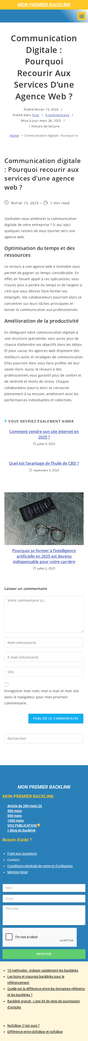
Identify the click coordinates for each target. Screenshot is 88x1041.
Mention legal (17, 872)
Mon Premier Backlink (44, 5)
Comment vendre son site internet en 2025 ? (44, 434)
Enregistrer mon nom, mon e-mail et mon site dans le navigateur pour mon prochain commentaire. (41, 697)
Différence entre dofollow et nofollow (35, 1032)
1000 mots (15, 821)
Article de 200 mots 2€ (24, 806)
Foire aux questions (22, 853)
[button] (81, 16)
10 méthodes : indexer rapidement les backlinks (42, 970)
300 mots (14, 811)
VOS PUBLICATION (22, 825)
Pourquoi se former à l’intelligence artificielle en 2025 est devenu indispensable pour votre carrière (44, 556)
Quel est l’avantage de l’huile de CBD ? (44, 463)
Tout (35, 115)
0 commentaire (57, 115)
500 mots (14, 816)
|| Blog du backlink (21, 830)
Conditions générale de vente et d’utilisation (40, 866)
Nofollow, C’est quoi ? (23, 1026)
